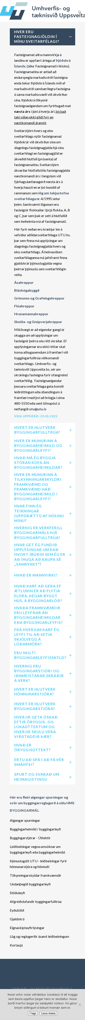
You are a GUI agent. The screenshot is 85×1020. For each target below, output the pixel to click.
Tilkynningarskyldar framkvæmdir (35, 875)
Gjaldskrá (17, 919)
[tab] (42, 36)
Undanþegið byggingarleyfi (30, 884)
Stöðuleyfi (17, 893)
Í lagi (33, 1013)
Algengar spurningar (25, 820)
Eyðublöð (17, 910)
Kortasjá (16, 945)
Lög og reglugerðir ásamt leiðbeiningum (39, 936)
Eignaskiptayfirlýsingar (27, 928)
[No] (79, 1004)
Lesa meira (48, 1013)
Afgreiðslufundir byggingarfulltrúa (35, 901)
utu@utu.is (37, 409)
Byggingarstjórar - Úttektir (30, 838)
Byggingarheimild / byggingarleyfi (35, 829)
